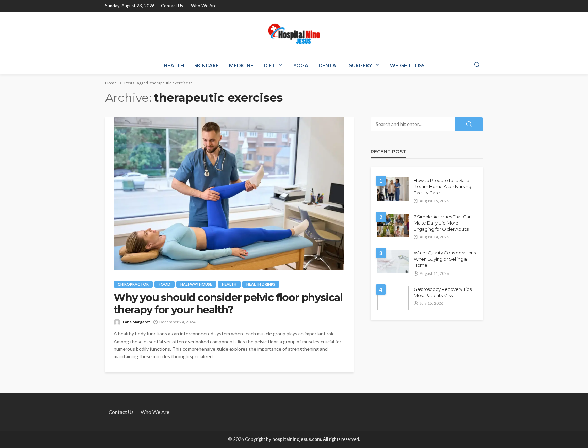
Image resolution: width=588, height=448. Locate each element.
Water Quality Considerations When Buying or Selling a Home (445, 259)
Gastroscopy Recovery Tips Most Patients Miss (443, 292)
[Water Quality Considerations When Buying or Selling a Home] (393, 261)
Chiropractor (133, 284)
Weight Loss (407, 65)
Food (164, 284)
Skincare (206, 65)
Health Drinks (260, 284)
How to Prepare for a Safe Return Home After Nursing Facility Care (442, 186)
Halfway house (196, 284)
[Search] (477, 65)
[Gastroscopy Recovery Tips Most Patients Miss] (393, 298)
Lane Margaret (136, 322)
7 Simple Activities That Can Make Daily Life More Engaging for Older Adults (443, 223)
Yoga (300, 65)
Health (174, 65)
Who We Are (203, 6)
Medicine (241, 65)
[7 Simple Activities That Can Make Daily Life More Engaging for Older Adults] (393, 225)
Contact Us (172, 6)
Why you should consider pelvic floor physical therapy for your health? (228, 304)
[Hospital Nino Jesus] (294, 33)
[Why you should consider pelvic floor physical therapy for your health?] (229, 193)
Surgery (360, 65)
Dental (328, 65)
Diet (270, 65)
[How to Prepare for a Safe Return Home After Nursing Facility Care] (393, 189)
